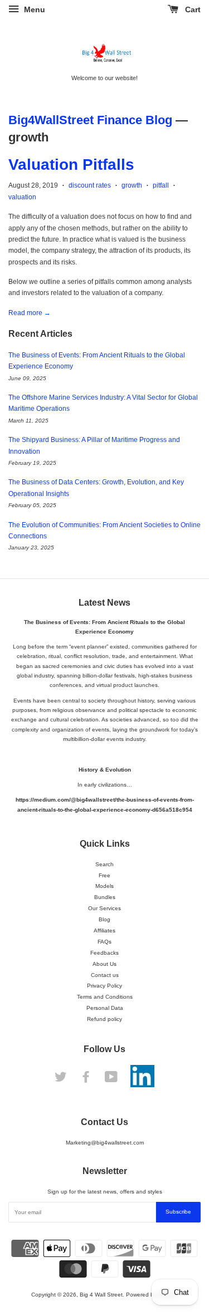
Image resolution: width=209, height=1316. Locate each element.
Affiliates (104, 930)
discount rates (90, 185)
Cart (192, 9)
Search (104, 864)
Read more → (29, 313)
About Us (104, 964)
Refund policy (104, 1019)
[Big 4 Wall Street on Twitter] (61, 1080)
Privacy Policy (104, 986)
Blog (104, 919)
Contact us (105, 975)
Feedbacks (104, 953)
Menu (33, 9)
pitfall (161, 185)
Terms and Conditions (105, 997)
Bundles (104, 897)
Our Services (104, 908)
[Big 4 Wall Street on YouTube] (111, 1080)
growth (131, 185)
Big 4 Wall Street (101, 1295)
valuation (22, 197)
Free (104, 875)
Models (104, 886)
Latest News (104, 602)
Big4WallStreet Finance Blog (90, 120)
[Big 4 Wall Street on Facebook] (86, 1080)
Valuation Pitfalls (71, 164)
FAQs (104, 942)
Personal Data (104, 1008)
